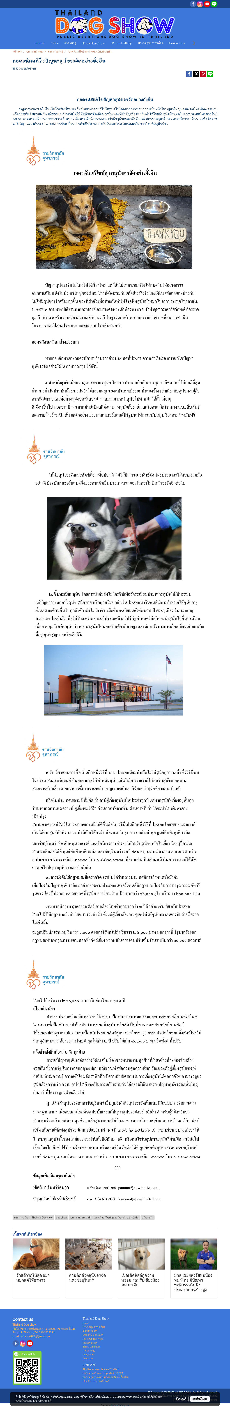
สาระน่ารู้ (70, 43)
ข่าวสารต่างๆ (90, 1331)
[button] (194, 43)
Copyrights (88, 1354)
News (54, 43)
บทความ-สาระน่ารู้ (93, 1335)
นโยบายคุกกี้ (44, 1400)
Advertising (89, 1350)
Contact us (177, 43)
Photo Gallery (122, 43)
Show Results (92, 43)
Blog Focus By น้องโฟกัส (96, 1381)
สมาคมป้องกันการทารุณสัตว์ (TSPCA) (103, 1373)
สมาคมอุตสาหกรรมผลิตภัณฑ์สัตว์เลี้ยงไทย (106, 1377)
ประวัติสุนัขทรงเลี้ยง (150, 43)
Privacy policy (90, 1342)
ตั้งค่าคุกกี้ (181, 1399)
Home (39, 43)
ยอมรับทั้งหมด (200, 1399)
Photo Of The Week (93, 1338)
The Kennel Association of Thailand (101, 1369)
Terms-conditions (91, 1346)
